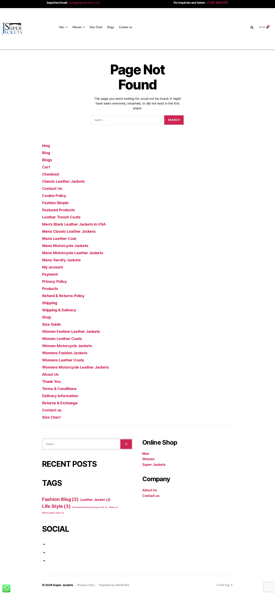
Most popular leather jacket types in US (89, 507)
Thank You (51, 381)
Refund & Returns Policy (63, 295)
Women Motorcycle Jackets (67, 345)
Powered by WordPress (114, 585)
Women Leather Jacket (53, 513)
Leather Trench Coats (61, 217)
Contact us (125, 27)
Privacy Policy (54, 281)
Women (148, 459)
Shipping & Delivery (59, 310)
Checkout (50, 174)
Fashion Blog (60, 499)
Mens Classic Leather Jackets (69, 231)
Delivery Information (60, 396)
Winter (113, 507)
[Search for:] (126, 120)
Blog (46, 152)
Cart (46, 167)
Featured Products (58, 210)
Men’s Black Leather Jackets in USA (74, 224)
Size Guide (51, 324)
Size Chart (96, 27)
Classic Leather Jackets (63, 181)
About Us (50, 374)
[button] (63, 27)
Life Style (56, 506)
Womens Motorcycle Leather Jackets (75, 367)
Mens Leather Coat (59, 238)
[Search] (126, 444)
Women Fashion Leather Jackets (71, 331)
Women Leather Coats (62, 338)
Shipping (49, 303)
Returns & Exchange (60, 403)
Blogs (110, 27)
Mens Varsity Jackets (61, 260)
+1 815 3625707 (217, 2)
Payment (50, 274)
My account (52, 267)
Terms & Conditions (59, 388)
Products (50, 288)
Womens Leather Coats (63, 360)
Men (145, 454)
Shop (46, 317)
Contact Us (52, 188)
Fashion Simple (55, 202)
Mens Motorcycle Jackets (65, 245)
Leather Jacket (95, 500)
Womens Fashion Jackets (64, 353)
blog (46, 145)
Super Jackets (154, 465)
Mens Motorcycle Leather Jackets (72, 253)
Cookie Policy (54, 195)
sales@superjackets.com (84, 2)
